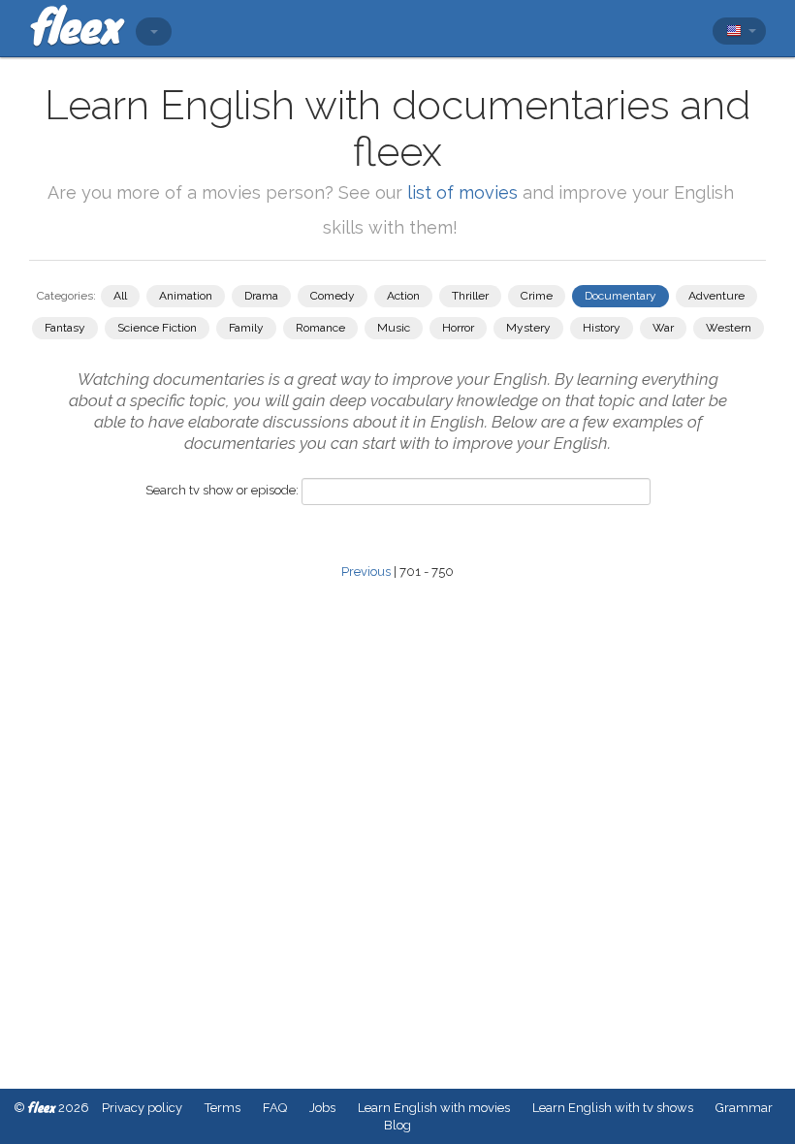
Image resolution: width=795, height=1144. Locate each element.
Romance (320, 327)
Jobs (322, 1107)
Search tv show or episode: (222, 490)
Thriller (470, 295)
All (120, 295)
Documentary (620, 295)
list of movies (462, 192)
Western (728, 327)
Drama (261, 295)
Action (403, 295)
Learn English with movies (434, 1107)
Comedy (332, 295)
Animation (185, 295)
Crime (537, 295)
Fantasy (65, 327)
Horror (458, 327)
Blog (397, 1125)
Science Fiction (157, 327)
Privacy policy (142, 1107)
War (663, 327)
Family (246, 327)
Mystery (528, 327)
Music (393, 327)
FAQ (275, 1107)
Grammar (744, 1107)
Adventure (716, 295)
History (601, 327)
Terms (222, 1107)
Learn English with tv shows (612, 1107)
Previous (366, 571)
